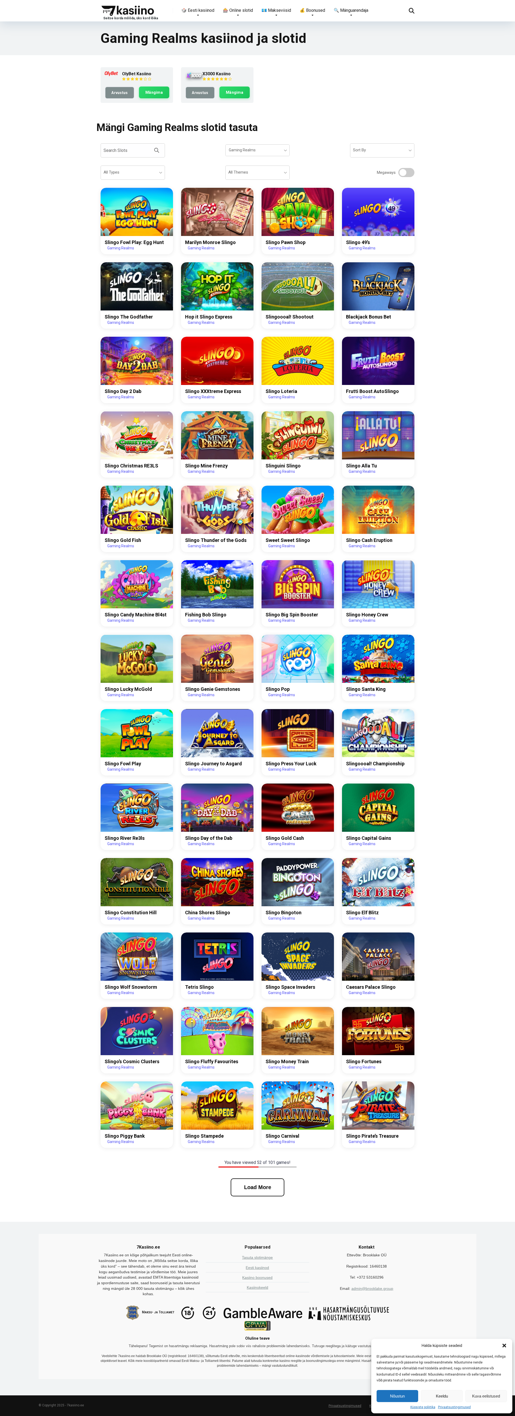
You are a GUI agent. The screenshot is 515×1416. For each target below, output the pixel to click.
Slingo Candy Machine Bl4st (136, 614)
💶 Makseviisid (276, 10)
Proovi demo (137, 211)
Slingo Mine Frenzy (206, 466)
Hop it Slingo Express (208, 317)
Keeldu (442, 1396)
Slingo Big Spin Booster (292, 614)
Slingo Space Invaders (290, 987)
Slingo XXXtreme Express (213, 391)
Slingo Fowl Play (123, 763)
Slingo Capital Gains (368, 838)
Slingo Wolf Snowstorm (131, 987)
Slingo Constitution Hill (131, 912)
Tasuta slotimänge (257, 1257)
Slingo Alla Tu (361, 466)
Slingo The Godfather (129, 317)
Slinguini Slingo (283, 466)
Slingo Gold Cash (285, 838)
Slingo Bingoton (283, 912)
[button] (504, 1345)
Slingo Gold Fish (123, 540)
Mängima (154, 92)
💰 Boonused (312, 10)
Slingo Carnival (282, 1136)
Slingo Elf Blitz (362, 912)
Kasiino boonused (257, 1277)
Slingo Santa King (366, 689)
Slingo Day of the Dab (208, 838)
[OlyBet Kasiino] (111, 74)
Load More (257, 1187)
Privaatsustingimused (454, 1407)
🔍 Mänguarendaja (351, 10)
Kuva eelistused (486, 1396)
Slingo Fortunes (363, 1061)
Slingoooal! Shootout (290, 317)
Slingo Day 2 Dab (123, 391)
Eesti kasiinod (257, 1267)
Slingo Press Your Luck (291, 763)
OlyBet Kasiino (136, 73)
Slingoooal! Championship (375, 763)
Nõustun (397, 1396)
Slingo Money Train (287, 1061)
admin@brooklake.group (372, 1288)
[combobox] (257, 150)
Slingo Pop (278, 689)
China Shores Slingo (207, 912)
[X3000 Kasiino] (194, 78)
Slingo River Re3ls (125, 838)
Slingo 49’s (358, 242)
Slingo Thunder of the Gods (216, 540)
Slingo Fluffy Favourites (211, 1061)
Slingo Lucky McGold (128, 689)
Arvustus (119, 93)
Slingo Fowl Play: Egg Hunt (134, 242)
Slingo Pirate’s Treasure (372, 1136)
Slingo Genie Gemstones (212, 689)
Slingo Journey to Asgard (213, 763)
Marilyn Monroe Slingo (210, 242)
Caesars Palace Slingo (371, 987)
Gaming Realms (120, 248)
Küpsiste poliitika (422, 1407)
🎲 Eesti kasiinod (197, 10)
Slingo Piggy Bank (125, 1136)
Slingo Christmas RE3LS (131, 466)
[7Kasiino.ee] (129, 10)
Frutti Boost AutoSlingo (372, 391)
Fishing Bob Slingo (205, 614)
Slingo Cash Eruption (369, 540)
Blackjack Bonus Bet (368, 317)
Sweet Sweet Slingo (288, 540)
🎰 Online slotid (238, 10)
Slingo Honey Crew (367, 614)
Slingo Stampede (204, 1136)
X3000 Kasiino (217, 73)
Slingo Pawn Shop (286, 242)
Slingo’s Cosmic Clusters (132, 1061)
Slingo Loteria (281, 391)
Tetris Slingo (199, 987)
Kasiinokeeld (257, 1287)
